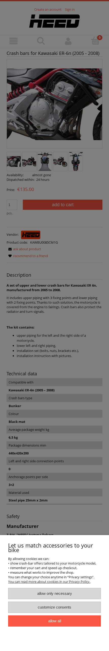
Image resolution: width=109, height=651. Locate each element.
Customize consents (54, 607)
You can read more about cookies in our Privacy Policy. (49, 581)
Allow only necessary (54, 593)
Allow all (54, 621)
